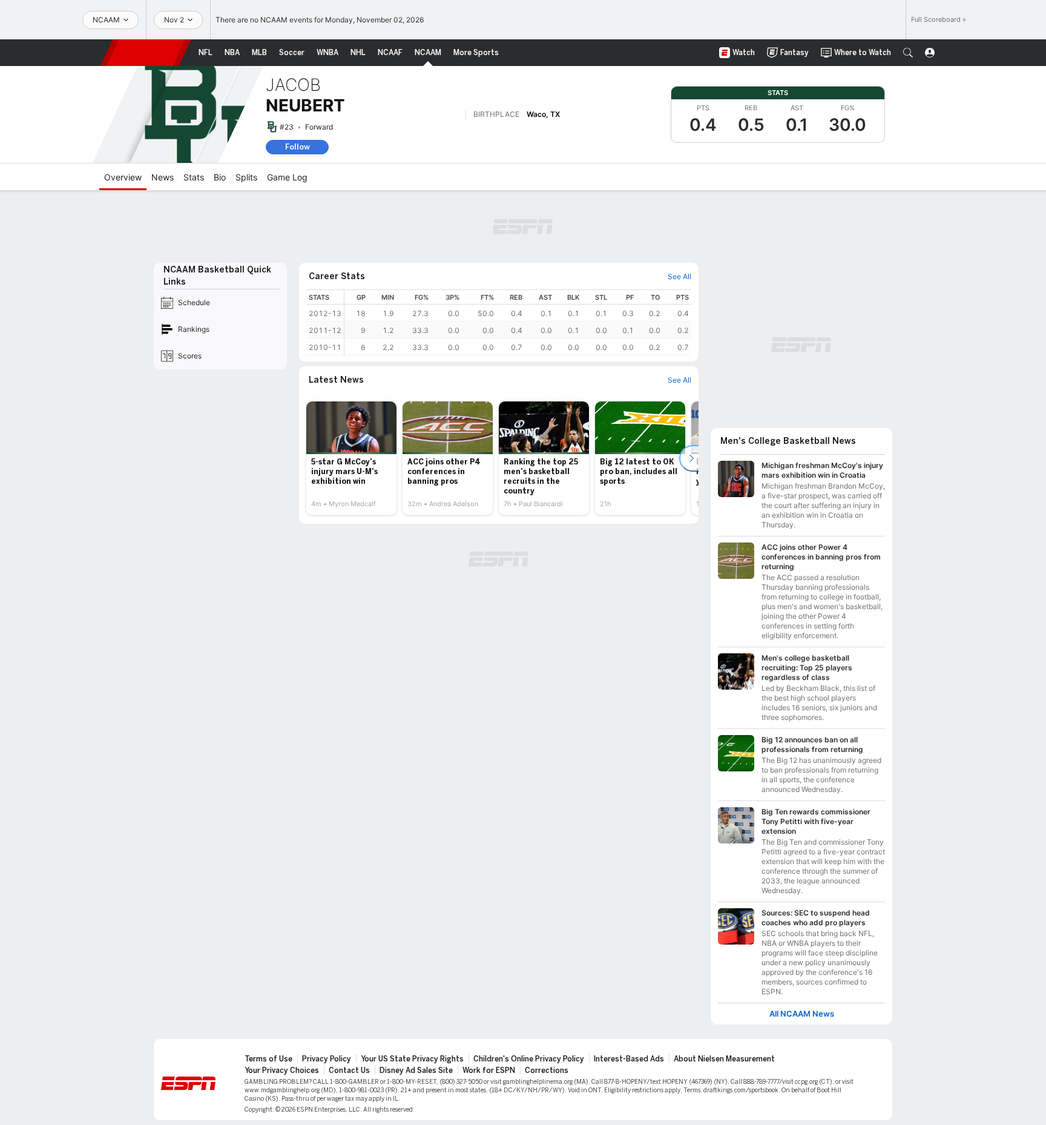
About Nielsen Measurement (724, 1059)
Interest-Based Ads (629, 1059)
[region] (517, 322)
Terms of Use (268, 1059)
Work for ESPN (488, 1070)
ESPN (146, 52)
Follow (297, 146)
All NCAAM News (801, 1013)
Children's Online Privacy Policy (528, 1059)
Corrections (546, 1070)
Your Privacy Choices (282, 1070)
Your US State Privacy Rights (412, 1059)
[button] (908, 53)
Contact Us (349, 1070)
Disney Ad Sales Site (416, 1070)
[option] (351, 458)
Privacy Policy (326, 1059)
